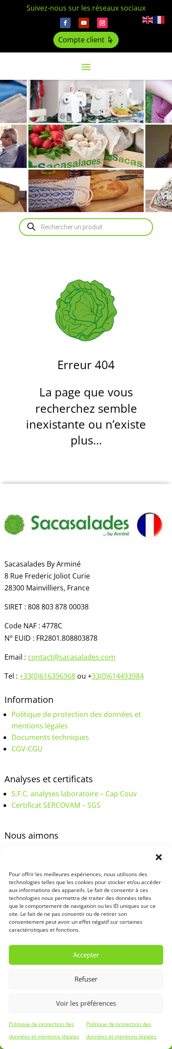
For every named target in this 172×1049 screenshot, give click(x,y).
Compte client (81, 40)
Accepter (86, 954)
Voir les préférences (86, 1003)
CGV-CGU (27, 749)
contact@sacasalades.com (72, 657)
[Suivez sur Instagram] (102, 23)
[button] (158, 857)
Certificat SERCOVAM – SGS (56, 805)
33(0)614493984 (118, 676)
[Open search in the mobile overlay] (86, 227)
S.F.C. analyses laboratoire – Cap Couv (74, 794)
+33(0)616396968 (47, 676)
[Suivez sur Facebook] (65, 23)
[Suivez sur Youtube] (84, 23)
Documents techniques (50, 737)
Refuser (86, 978)
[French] (159, 19)
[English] (148, 19)
